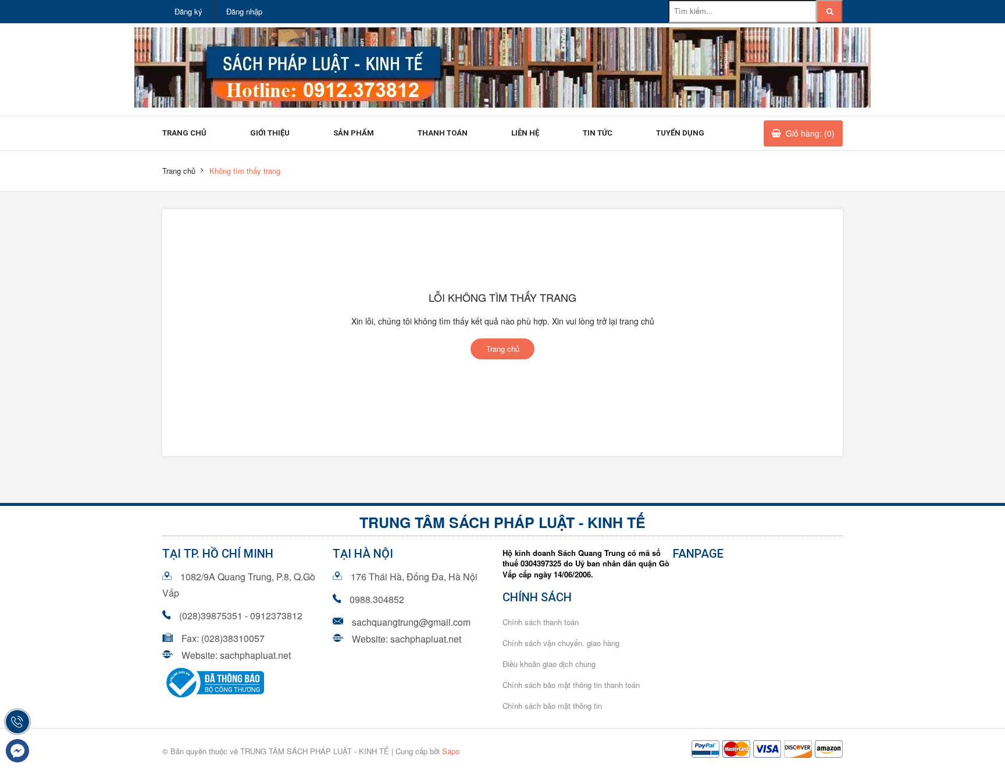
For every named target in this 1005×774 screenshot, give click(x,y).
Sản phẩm (353, 133)
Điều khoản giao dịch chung (549, 663)
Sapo (450, 751)
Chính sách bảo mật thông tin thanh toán (571, 684)
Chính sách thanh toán (540, 621)
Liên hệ (525, 133)
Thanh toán (443, 133)
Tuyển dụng (680, 133)
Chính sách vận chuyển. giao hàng (560, 642)
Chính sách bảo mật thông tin (552, 705)
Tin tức (597, 133)
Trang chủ (184, 133)
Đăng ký (188, 11)
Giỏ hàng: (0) (810, 133)
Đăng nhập (244, 11)
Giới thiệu (270, 133)
